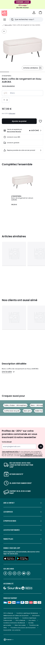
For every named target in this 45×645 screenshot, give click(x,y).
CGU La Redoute (20, 620)
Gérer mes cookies (20, 625)
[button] (40, 12)
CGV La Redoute (8, 613)
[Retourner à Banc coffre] (4, 31)
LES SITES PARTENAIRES (11, 530)
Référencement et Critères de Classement (15, 615)
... (2, 25)
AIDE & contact (9, 503)
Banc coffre (8, 25)
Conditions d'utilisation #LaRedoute (14, 623)
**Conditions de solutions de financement (23, 628)
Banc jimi (27, 411)
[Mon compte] (34, 12)
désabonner (29, 454)
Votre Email (7, 442)
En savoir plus (13, 554)
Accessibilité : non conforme (11, 630)
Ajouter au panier (19, 121)
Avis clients (32, 620)
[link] (22, 130)
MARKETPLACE (8, 539)
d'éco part (12, 113)
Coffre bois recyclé (12, 411)
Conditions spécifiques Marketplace (27, 613)
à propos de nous (9, 521)
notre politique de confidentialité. (31, 456)
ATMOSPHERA (6, 76)
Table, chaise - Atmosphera (15, 405)
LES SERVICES (8, 512)
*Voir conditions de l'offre (10, 451)
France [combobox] (8, 640)
